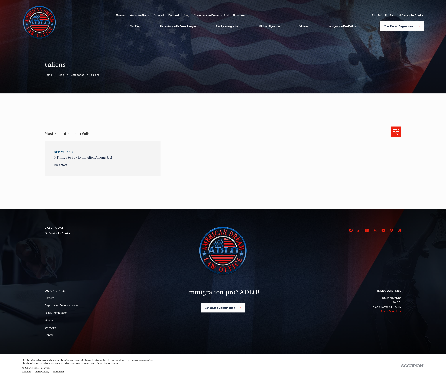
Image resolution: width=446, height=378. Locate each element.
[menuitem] (26, 371)
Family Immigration (56, 312)
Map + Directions (391, 311)
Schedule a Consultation (220, 307)
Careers (121, 15)
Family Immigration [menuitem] (227, 26)
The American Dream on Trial (211, 15)
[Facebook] (351, 230)
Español (159, 15)
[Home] (39, 22)
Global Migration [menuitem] (269, 26)
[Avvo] (399, 230)
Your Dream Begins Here (398, 26)
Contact (49, 334)
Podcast (173, 15)
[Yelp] (375, 230)
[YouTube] (383, 230)
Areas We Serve (139, 15)
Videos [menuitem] (303, 26)
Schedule (239, 15)
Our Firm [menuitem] (135, 26)
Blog (186, 15)
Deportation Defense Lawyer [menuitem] (178, 26)
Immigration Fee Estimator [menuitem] (344, 26)
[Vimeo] (391, 230)
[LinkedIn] (367, 230)
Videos (49, 320)
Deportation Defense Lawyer (62, 305)
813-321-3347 (410, 15)
